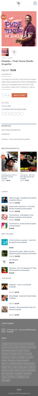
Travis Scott (11, 377)
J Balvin (13, 357)
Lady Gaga (29, 357)
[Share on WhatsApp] (3, 113)
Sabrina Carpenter (29, 363)
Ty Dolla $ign (20, 377)
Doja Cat (14, 350)
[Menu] (3, 3)
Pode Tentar (13, 109)
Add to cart (19, 95)
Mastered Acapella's (23, 360)
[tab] (19, 126)
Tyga (26, 377)
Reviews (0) (5, 134)
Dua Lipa (26, 350)
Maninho (7, 109)
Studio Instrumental (20, 370)
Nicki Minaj (14, 363)
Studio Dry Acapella (7, 370)
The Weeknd (27, 373)
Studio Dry (32, 367)
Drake (20, 350)
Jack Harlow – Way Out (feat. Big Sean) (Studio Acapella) (27, 176)
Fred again (13, 353)
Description (6, 126)
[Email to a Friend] (14, 113)
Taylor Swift (18, 373)
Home (4, 58)
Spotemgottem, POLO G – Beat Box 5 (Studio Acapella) (10, 176)
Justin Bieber (21, 357)
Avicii (10, 347)
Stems (9, 367)
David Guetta (31, 347)
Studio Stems (31, 370)
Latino (10, 58)
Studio (15, 367)
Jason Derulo (6, 357)
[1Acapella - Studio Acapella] (19, 3)
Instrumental (27, 353)
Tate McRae (9, 373)
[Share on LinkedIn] (21, 113)
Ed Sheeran (5, 353)
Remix (20, 363)
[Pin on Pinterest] (18, 113)
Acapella (4, 344)
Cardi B (16, 347)
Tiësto (4, 377)
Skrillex (4, 367)
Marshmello (11, 360)
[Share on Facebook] (7, 113)
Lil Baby (4, 360)
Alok (10, 344)
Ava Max (4, 347)
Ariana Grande (17, 344)
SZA (3, 373)
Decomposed (6, 350)
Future (20, 353)
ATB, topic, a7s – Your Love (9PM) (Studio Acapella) (21, 331)
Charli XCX (23, 347)
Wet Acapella (6, 380)
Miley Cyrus (5, 363)
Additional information (11, 130)
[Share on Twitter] (10, 113)
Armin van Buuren (29, 344)
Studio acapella (22, 109)
